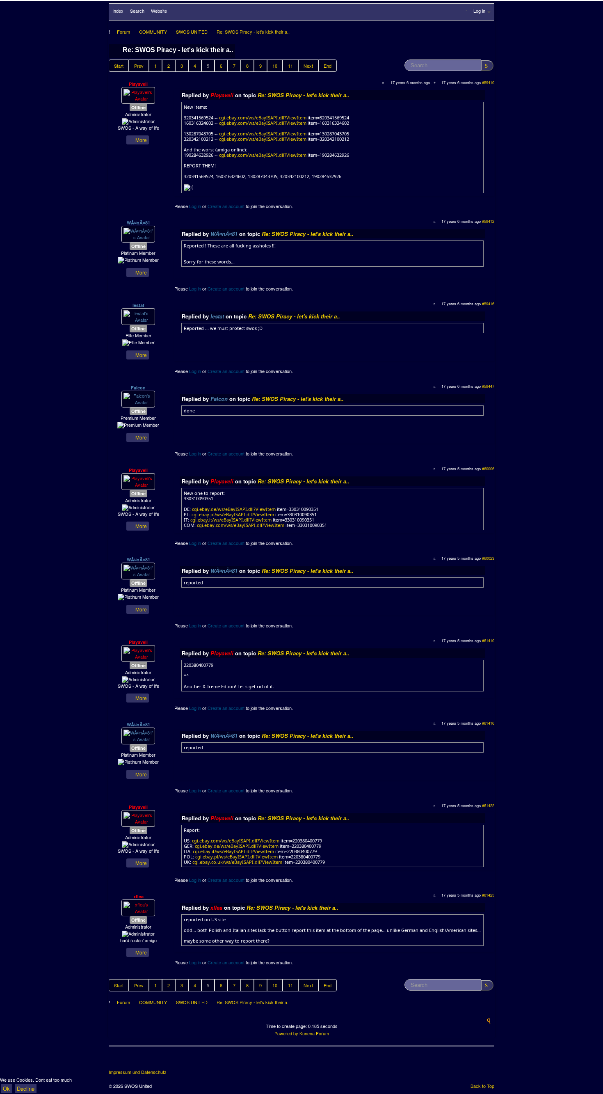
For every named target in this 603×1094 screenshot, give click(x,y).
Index (117, 10)
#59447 (488, 386)
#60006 (488, 468)
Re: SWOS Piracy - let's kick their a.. (303, 95)
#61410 (488, 640)
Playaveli (138, 84)
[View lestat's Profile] (138, 316)
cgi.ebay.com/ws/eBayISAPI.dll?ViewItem (262, 117)
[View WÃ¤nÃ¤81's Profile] (138, 233)
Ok (6, 1088)
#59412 (488, 221)
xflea (138, 896)
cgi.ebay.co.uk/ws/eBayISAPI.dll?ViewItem (237, 862)
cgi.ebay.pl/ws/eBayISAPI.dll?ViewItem (233, 514)
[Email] (161, 1061)
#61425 (488, 895)
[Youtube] (146, 1061)
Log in (195, 206)
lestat (138, 305)
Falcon (138, 388)
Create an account (226, 206)
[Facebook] (116, 1061)
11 (290, 65)
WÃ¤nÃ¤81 (138, 223)
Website (159, 10)
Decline (25, 1088)
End (327, 65)
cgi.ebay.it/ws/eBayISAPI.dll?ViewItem (231, 520)
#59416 (488, 304)
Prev (139, 65)
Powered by (286, 1033)
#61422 (488, 805)
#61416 (488, 723)
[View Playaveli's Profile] (138, 95)
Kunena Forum (314, 1033)
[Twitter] (131, 1061)
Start (118, 65)
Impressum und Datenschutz (138, 1072)
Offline (138, 107)
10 (274, 65)
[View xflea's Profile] (138, 907)
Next (308, 65)
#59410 (488, 82)
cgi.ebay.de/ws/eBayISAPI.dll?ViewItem (234, 509)
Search (137, 10)
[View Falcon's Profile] (138, 398)
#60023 (488, 558)
